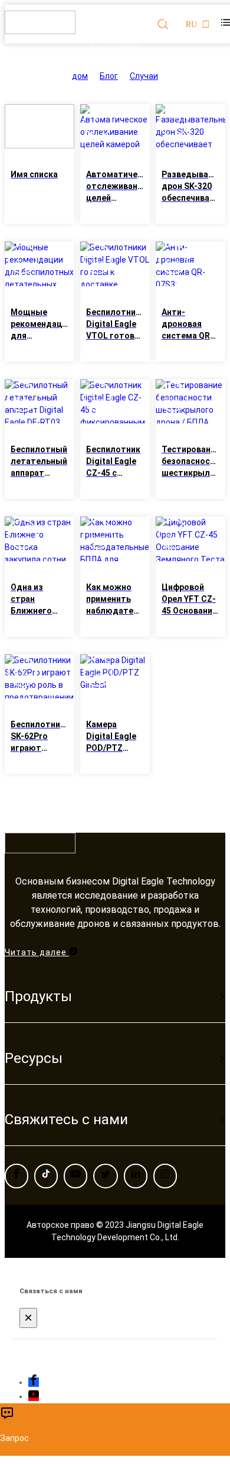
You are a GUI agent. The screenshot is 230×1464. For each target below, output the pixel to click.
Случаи (144, 76)
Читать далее (37, 952)
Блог (109, 76)
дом (80, 76)
